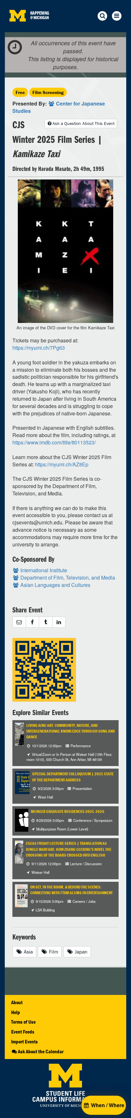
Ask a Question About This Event (83, 123)
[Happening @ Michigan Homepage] (17, 28)
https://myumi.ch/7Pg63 (38, 347)
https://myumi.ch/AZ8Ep (61, 464)
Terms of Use (23, 1022)
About (17, 1002)
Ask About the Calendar (41, 1051)
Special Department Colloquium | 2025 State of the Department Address (73, 776)
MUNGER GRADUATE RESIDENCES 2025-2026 (67, 811)
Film (53, 951)
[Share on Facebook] (32, 622)
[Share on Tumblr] (45, 622)
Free (20, 92)
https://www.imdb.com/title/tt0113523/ (54, 442)
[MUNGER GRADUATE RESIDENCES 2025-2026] (26, 819)
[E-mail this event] (19, 622)
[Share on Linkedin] (59, 622)
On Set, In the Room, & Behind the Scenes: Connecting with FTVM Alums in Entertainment (71, 889)
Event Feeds (22, 1031)
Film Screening (48, 92)
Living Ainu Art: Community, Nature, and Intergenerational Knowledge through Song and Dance (70, 731)
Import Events (24, 1041)
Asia (28, 951)
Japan (80, 951)
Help (15, 1012)
